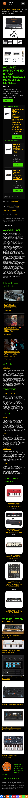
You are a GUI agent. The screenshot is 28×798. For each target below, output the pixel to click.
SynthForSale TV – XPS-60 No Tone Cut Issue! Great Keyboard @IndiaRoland (13, 354)
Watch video (8, 310)
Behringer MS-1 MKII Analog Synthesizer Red (14, 505)
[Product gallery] (14, 27)
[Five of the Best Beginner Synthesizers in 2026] (13, 743)
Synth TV (9, 621)
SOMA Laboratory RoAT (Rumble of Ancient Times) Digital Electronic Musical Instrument (14, 584)
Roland (19, 9)
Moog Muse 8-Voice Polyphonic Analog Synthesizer (14, 611)
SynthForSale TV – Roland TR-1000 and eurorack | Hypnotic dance (11, 305)
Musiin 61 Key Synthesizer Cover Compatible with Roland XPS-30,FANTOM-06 (18, 175)
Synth (14, 210)
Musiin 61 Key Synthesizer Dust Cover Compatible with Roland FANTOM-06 (18, 149)
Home (4, 9)
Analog (11, 206)
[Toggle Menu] (23, 3)
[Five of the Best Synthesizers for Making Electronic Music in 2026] (13, 718)
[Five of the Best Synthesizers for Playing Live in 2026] (13, 645)
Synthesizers (11, 9)
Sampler (6, 210)
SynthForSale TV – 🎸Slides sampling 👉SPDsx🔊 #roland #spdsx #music (13, 329)
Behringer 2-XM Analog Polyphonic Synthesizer (14, 557)
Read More (8, 100)
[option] (10, 42)
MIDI (17, 206)
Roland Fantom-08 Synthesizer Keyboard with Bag (14, 531)
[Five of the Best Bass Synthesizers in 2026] (13, 692)
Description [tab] (8, 225)
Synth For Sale (12, 3)
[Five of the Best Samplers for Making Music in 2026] (13, 665)
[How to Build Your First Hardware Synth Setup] (13, 629)
